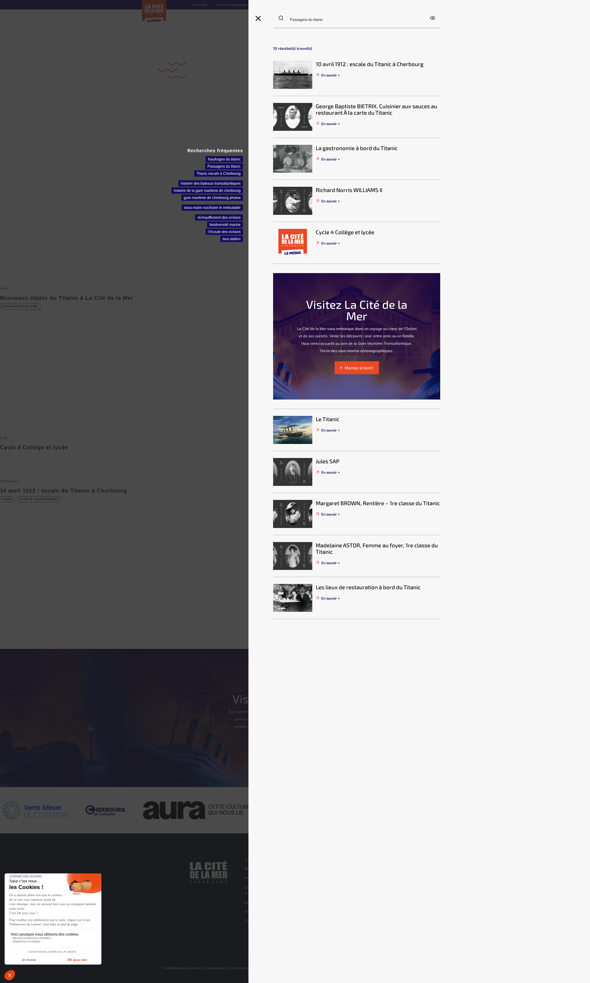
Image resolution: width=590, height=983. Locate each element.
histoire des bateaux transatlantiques (211, 183)
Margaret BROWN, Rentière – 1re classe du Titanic (378, 503)
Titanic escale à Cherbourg (219, 173)
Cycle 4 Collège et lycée (345, 232)
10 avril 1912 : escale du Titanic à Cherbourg (369, 64)
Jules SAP (327, 461)
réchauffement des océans (219, 217)
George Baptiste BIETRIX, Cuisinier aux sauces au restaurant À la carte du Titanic (376, 109)
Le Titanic (327, 419)
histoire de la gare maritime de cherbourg (207, 191)
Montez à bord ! (359, 367)
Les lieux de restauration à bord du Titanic (368, 587)
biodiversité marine (225, 225)
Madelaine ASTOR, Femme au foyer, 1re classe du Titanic (377, 548)
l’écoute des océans (224, 232)
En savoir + (330, 75)
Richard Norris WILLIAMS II (349, 190)
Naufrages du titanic (224, 159)
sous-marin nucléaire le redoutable (212, 208)
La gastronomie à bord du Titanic (357, 148)
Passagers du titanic (224, 166)
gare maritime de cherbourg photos (212, 198)
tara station (232, 239)
